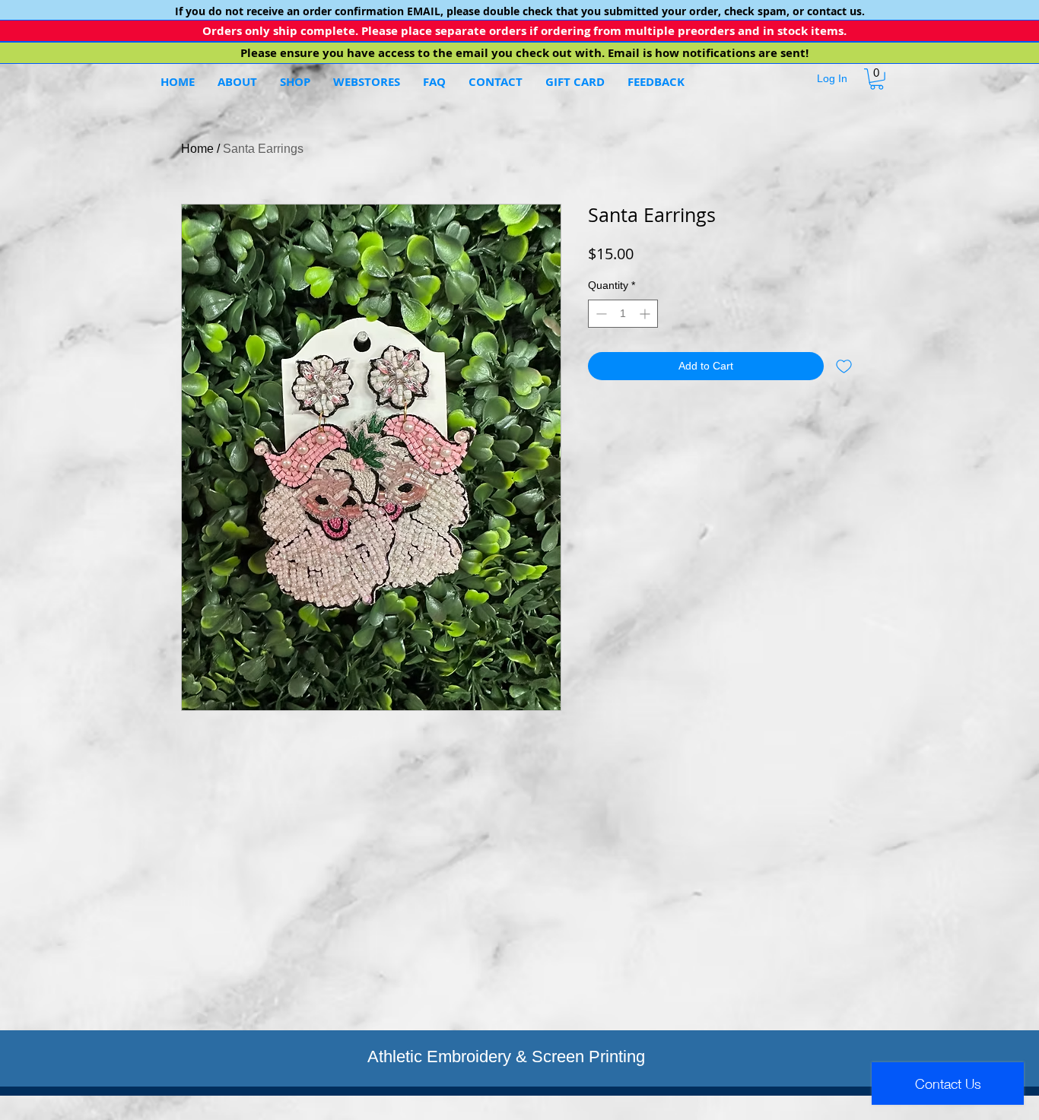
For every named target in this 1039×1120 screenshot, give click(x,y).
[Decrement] (599, 313)
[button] (366, 82)
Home (197, 148)
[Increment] (646, 313)
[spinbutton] (623, 313)
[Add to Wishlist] (844, 366)
